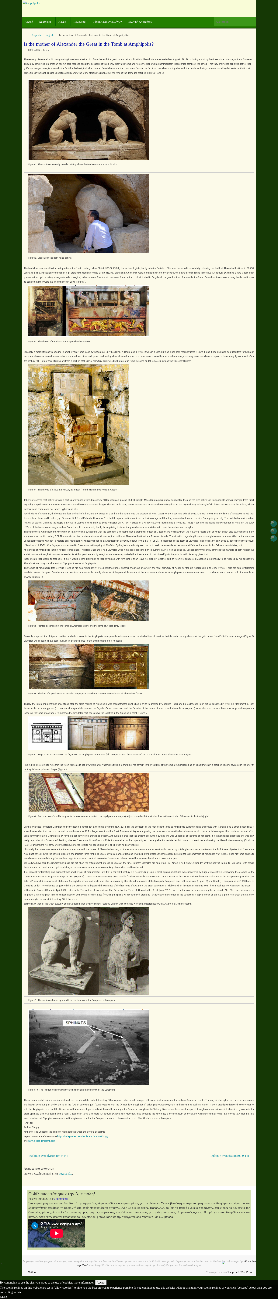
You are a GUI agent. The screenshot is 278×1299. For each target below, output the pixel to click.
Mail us (32, 1272)
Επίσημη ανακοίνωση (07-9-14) (48, 1155)
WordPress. (246, 1272)
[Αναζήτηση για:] (235, 21)
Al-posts (36, 35)
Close (3, 1296)
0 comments (61, 1198)
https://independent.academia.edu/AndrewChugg (82, 1136)
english (50, 35)
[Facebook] (273, 523)
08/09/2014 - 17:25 (38, 49)
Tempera (232, 1272)
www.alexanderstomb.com (41, 1141)
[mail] (273, 538)
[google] (273, 531)
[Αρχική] (25, 35)
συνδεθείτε (65, 1173)
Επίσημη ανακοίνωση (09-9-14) (229, 1155)
